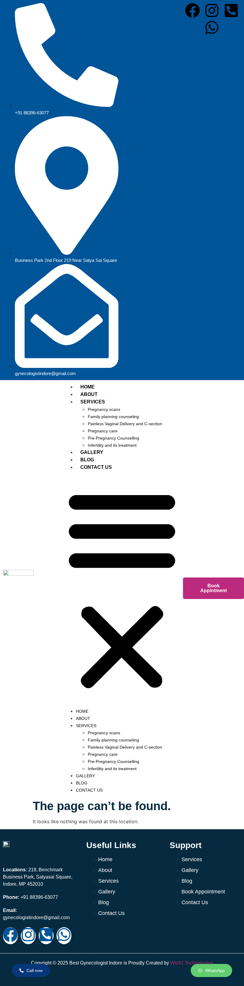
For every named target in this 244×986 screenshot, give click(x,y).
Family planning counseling (113, 416)
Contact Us (96, 467)
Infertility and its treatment (112, 445)
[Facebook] (192, 11)
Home (87, 386)
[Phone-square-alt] (231, 11)
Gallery (91, 452)
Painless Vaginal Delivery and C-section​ (125, 423)
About (89, 394)
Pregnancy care (103, 431)
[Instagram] (211, 11)
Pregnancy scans (104, 409)
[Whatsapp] (211, 28)
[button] (122, 589)
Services (92, 401)
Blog (87, 459)
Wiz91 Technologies (191, 962)
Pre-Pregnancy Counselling (113, 438)
